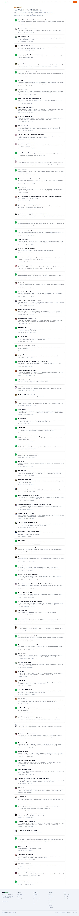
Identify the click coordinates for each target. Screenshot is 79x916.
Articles (34, 896)
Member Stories (36, 898)
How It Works (51, 896)
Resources (35, 894)
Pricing (64, 1)
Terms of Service (67, 896)
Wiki (34, 903)
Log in (70, 1)
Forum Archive (36, 900)
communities (30, 15)
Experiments (19, 894)
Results (43, 1)
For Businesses (58, 1)
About (50, 894)
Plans (50, 898)
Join (75, 1)
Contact (50, 905)
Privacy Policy (67, 894)
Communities (50, 1)
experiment (41, 15)
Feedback (51, 907)
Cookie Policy (67, 898)
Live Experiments (36, 1)
